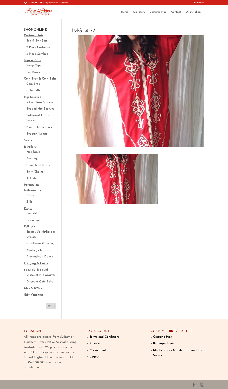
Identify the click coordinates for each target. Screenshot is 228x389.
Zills (29, 201)
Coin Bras (33, 84)
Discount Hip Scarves (40, 275)
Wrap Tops (33, 65)
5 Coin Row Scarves (39, 102)
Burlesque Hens (163, 343)
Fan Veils (32, 213)
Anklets (31, 178)
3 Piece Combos (37, 54)
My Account (98, 350)
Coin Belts (33, 90)
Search (51, 306)
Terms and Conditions (104, 336)
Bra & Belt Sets (36, 40)
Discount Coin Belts (39, 281)
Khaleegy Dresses (38, 250)
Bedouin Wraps (36, 133)
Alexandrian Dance (39, 256)
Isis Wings (33, 220)
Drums (30, 195)
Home (124, 12)
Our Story (139, 12)
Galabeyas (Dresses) (40, 243)
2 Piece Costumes (38, 47)
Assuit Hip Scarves (39, 127)
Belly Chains (34, 171)
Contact (176, 12)
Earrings (32, 158)
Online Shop (193, 12)
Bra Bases (33, 72)
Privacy (95, 343)
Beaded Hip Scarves (40, 108)
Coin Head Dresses (39, 165)
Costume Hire (158, 12)
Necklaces (33, 152)
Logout (94, 356)
